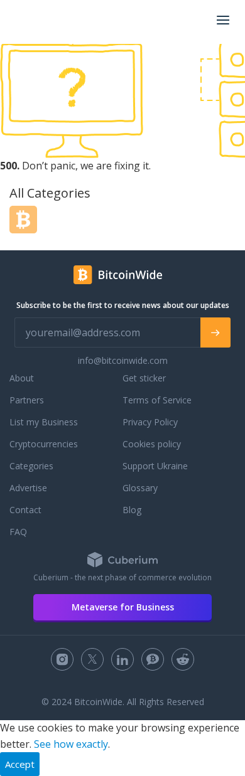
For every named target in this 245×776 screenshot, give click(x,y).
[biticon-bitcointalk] (152, 659)
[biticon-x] (92, 659)
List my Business (43, 422)
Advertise (28, 488)
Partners (26, 400)
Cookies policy (151, 444)
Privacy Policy (150, 422)
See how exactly (71, 744)
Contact (25, 510)
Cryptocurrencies (43, 444)
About (21, 378)
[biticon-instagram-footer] (62, 659)
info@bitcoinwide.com (123, 360)
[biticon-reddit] (183, 659)
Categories (31, 466)
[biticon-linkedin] (122, 659)
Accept (20, 764)
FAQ (18, 532)
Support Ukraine (155, 466)
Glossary (140, 488)
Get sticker (144, 378)
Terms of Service (157, 400)
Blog (131, 510)
